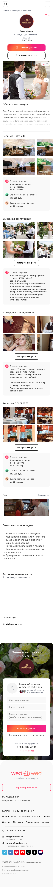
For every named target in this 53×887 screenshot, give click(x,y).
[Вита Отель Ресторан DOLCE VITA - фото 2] (19, 433)
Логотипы (18, 822)
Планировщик (9, 816)
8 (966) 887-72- (26, 747)
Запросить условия (26, 728)
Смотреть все (43, 495)
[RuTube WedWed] (40, 852)
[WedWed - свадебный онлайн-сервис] (26, 776)
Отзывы (6, 822)
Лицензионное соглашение (13, 866)
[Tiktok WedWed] (28, 852)
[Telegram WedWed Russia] (4, 852)
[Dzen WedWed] (34, 852)
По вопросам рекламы (37, 822)
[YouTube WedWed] (22, 852)
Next (46, 80)
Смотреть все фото (26, 262)
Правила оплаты (9, 873)
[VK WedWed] (10, 852)
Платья (36, 816)
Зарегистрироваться (27, 787)
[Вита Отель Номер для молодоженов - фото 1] (19, 324)
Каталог (6, 810)
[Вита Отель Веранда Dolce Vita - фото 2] (19, 166)
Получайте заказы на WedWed (16, 801)
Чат (5, 4)
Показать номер (26, 750)
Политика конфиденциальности (15, 870)
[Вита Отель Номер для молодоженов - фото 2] (19, 342)
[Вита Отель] (26, 80)
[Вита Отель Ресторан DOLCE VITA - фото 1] (19, 415)
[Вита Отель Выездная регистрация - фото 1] (19, 230)
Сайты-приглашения (23, 810)
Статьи (46, 816)
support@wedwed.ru (16, 843)
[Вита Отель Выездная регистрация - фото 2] (19, 249)
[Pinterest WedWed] (16, 852)
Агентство (24, 816)
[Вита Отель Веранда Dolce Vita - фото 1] (19, 147)
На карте (26, 37)
